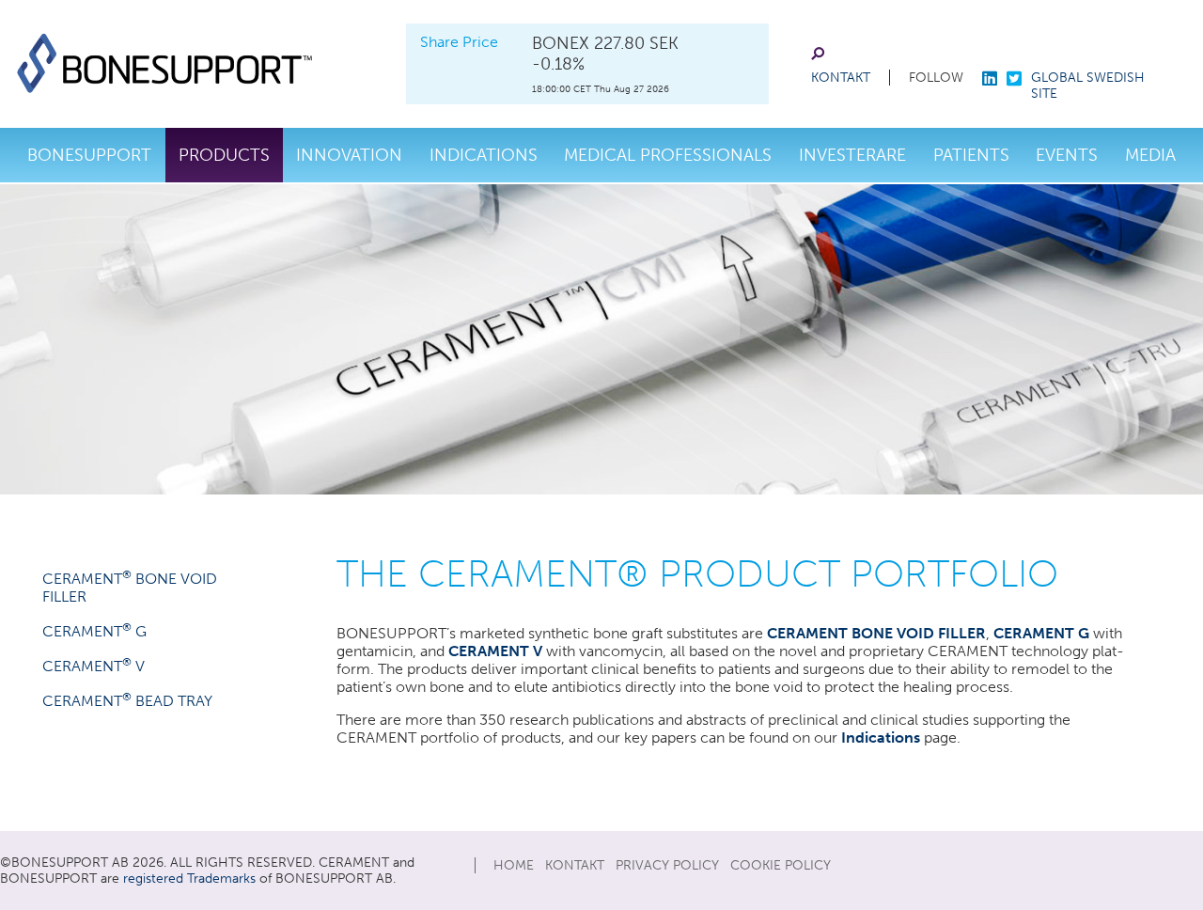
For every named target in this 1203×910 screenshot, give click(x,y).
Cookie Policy (780, 865)
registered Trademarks (189, 878)
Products (224, 155)
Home (513, 865)
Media (1150, 155)
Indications (484, 155)
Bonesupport (89, 155)
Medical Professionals (668, 155)
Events (1067, 155)
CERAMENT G (94, 631)
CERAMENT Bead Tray (127, 701)
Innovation (349, 155)
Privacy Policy (667, 865)
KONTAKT (840, 78)
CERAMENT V (93, 666)
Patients (971, 155)
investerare (852, 155)
